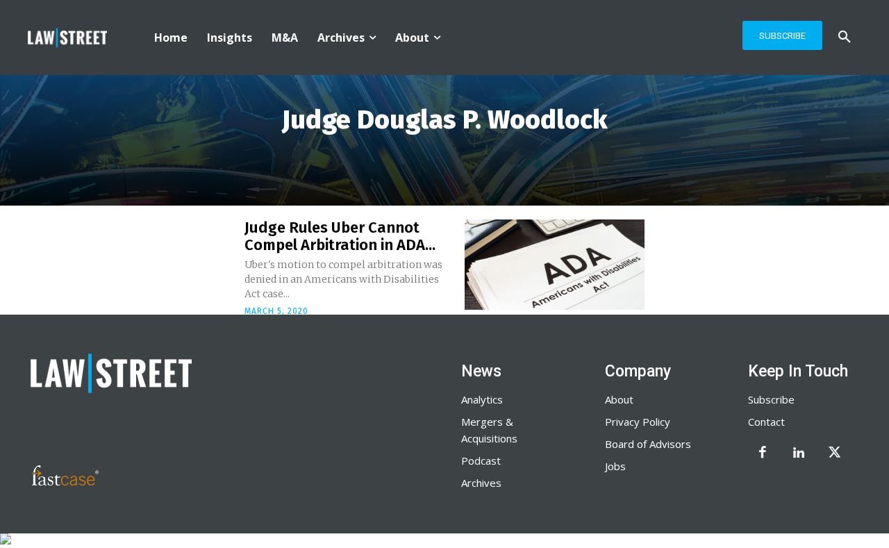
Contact (766, 422)
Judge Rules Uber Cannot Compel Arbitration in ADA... (339, 236)
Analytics (482, 399)
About (619, 399)
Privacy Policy (637, 422)
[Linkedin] (798, 453)
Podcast (481, 460)
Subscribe (771, 399)
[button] (844, 37)
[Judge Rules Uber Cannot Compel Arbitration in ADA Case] (555, 264)
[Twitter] (834, 453)
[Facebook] (762, 453)
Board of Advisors (648, 444)
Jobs (615, 466)
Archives (481, 483)
